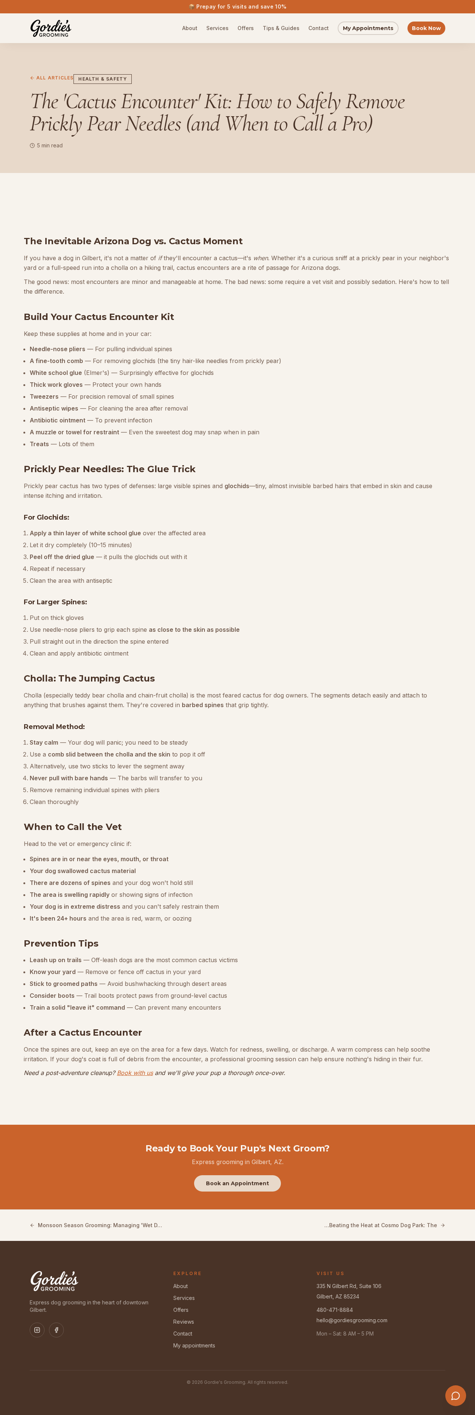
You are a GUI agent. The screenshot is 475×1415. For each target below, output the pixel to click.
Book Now (426, 28)
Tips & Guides (281, 28)
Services (217, 28)
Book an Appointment (237, 1183)
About (189, 28)
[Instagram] (37, 1330)
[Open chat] (455, 1395)
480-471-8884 (335, 1310)
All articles (54, 78)
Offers (246, 28)
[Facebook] (56, 1330)
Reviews (183, 1321)
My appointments (194, 1345)
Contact (318, 28)
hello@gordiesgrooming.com (352, 1320)
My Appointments (368, 28)
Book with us (135, 1072)
